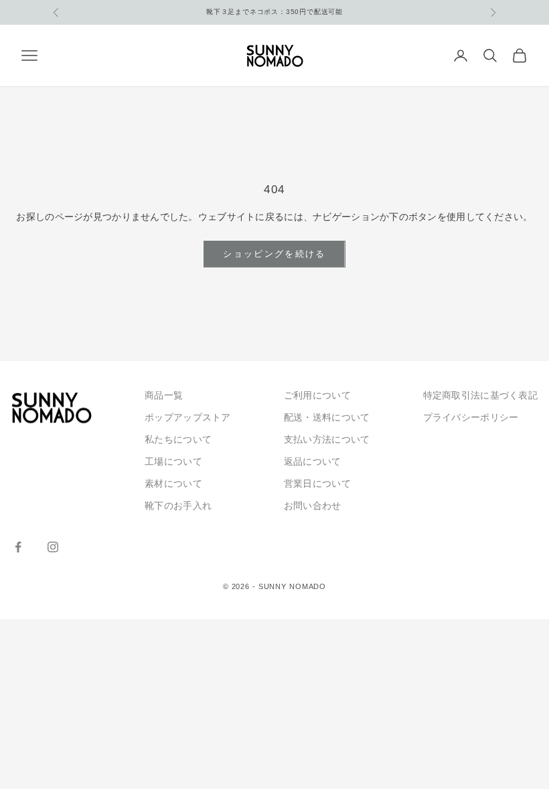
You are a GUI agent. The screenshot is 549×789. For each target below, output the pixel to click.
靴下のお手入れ (178, 505)
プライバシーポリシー (471, 417)
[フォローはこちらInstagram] (53, 547)
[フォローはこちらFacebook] (18, 547)
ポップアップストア (188, 417)
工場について (173, 461)
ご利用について (317, 395)
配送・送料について (327, 417)
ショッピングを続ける (274, 254)
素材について (173, 483)
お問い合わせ (312, 505)
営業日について (317, 483)
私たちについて (178, 439)
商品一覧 (164, 395)
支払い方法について (327, 439)
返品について (312, 461)
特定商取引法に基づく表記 (480, 395)
